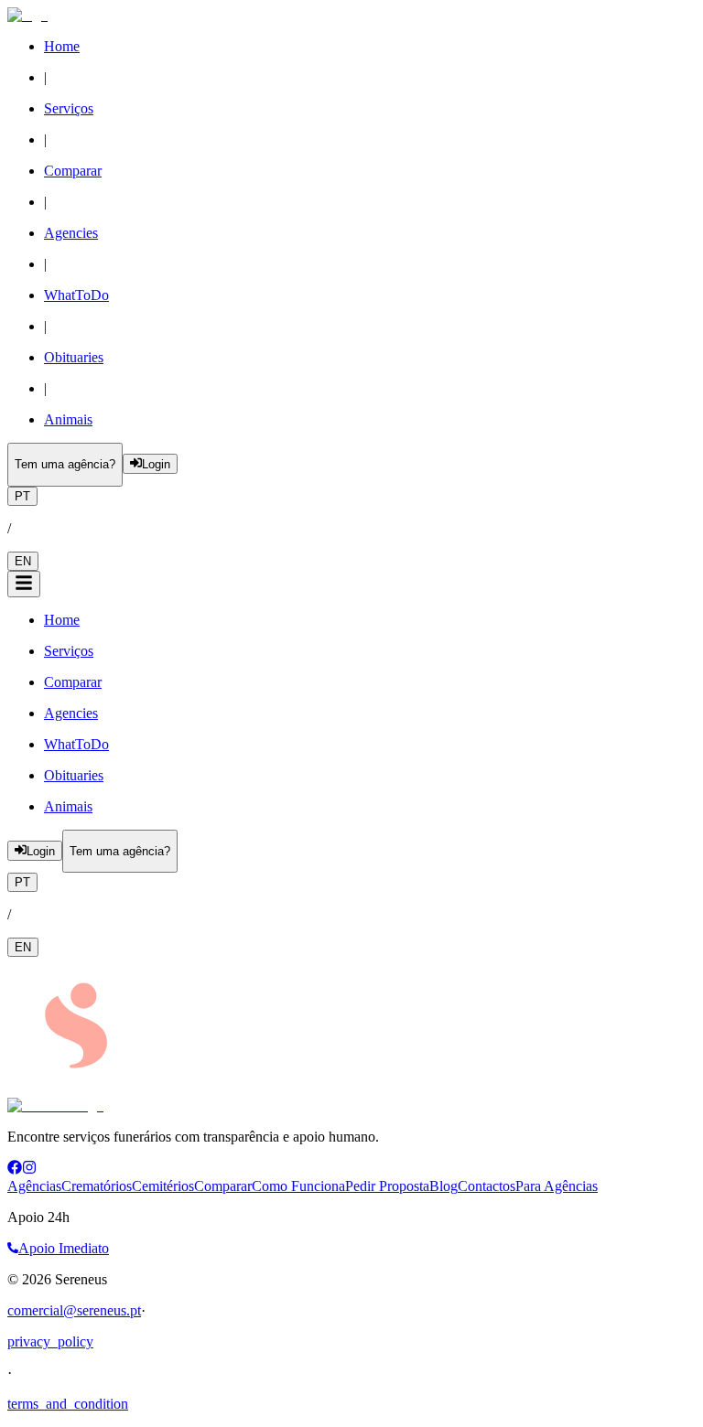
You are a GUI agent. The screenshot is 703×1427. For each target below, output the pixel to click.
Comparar (223, 1186)
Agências (34, 1186)
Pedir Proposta (387, 1186)
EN (23, 561)
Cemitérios (163, 1186)
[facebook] (14, 1169)
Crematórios (96, 1186)
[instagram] (29, 1169)
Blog (443, 1186)
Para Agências (556, 1186)
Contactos (486, 1186)
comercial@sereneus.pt (74, 1310)
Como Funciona (298, 1186)
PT (22, 496)
